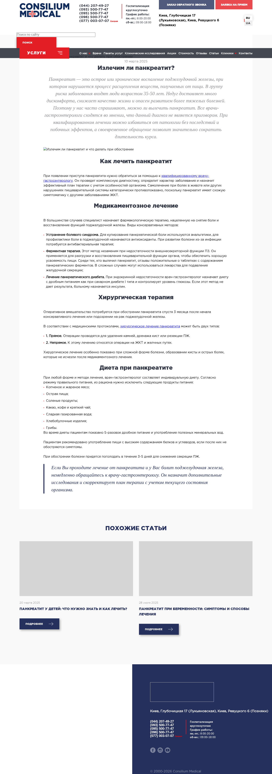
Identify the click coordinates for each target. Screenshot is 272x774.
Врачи (97, 53)
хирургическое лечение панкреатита (150, 326)
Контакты (245, 53)
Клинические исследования (145, 53)
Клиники (227, 53)
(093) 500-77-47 (93, 9)
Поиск (27, 42)
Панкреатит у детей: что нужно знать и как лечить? (73, 609)
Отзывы (201, 53)
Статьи (214, 53)
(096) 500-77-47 (93, 17)
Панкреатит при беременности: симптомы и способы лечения (194, 611)
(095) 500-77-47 (93, 13)
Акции (171, 53)
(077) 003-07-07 (98, 21)
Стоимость (186, 53)
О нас (83, 53)
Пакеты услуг (113, 53)
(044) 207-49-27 (94, 5)
